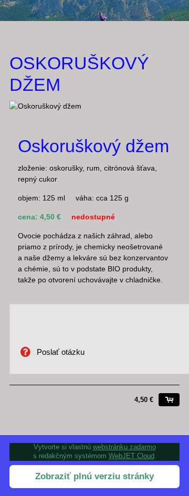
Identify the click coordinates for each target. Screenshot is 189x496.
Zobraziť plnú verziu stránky (94, 476)
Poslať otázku (60, 351)
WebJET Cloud (131, 456)
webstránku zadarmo (124, 447)
